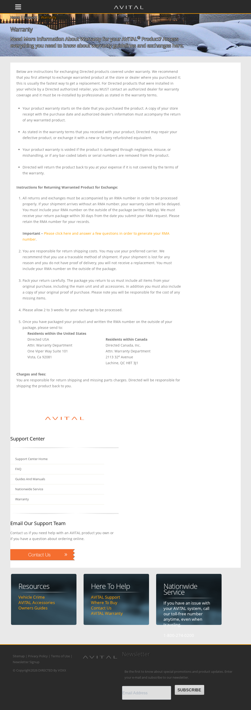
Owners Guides (33, 608)
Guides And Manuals (30, 479)
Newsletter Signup (26, 662)
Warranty (22, 499)
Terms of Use (60, 656)
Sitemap (19, 656)
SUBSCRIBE (189, 690)
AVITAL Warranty (107, 613)
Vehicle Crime (31, 597)
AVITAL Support (105, 597)
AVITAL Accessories (36, 602)
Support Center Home (31, 459)
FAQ (18, 469)
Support (30, 17)
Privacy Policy (38, 656)
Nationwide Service (29, 489)
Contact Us (101, 608)
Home (15, 17)
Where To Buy (104, 602)
